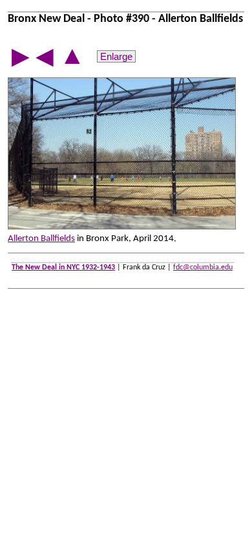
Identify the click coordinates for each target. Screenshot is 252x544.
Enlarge (116, 56)
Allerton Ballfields (41, 239)
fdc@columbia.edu (203, 267)
